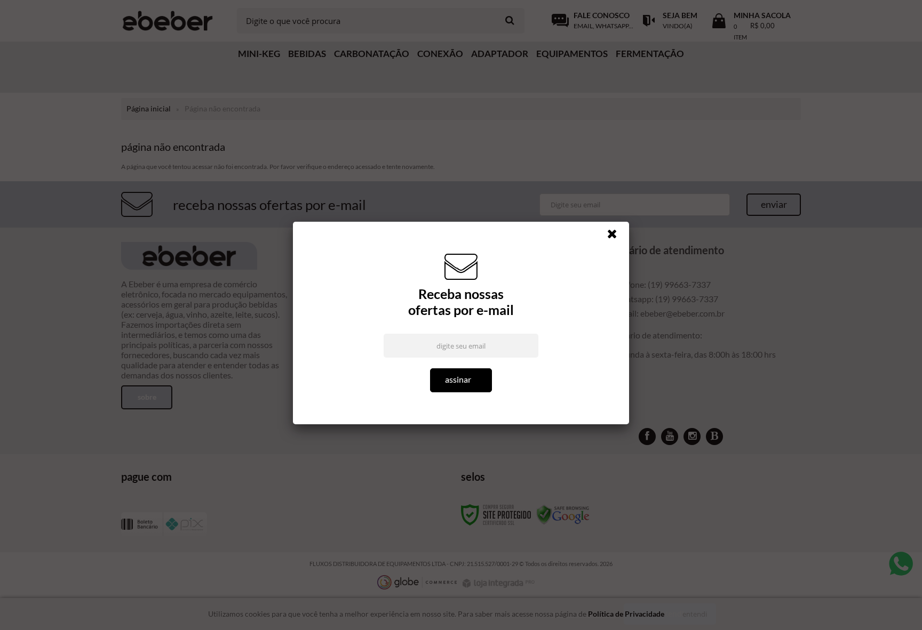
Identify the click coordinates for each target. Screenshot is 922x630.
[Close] (616, 236)
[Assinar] (461, 380)
